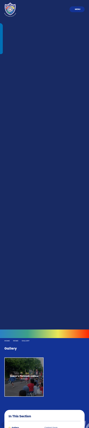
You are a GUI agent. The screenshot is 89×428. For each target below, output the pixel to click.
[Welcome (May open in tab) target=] (1, 26)
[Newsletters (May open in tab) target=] (1, 43)
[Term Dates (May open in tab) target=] (1, 30)
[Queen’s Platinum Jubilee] (24, 377)
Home (7, 341)
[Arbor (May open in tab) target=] (1, 39)
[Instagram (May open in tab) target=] (1, 48)
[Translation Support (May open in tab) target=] (1, 52)
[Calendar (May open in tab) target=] (1, 34)
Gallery (26, 341)
